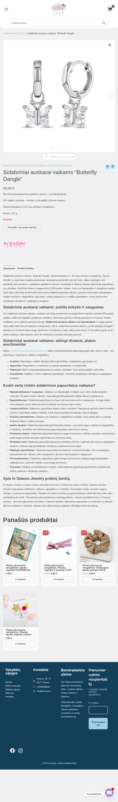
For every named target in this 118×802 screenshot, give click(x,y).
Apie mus (9, 693)
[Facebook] (12, 750)
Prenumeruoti (98, 723)
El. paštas (93, 703)
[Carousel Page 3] (61, 148)
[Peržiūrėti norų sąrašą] (33, 531)
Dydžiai (8, 682)
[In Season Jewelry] (14, 244)
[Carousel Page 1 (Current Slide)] (53, 148)
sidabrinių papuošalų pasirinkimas (28, 351)
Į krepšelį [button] (21, 579)
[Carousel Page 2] (57, 148)
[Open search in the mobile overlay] (59, 23)
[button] (110, 45)
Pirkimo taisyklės (13, 686)
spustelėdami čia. (69, 717)
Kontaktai (9, 697)
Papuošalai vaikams (36, 165)
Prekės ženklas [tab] (26, 268)
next (111, 96)
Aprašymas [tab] (9, 268)
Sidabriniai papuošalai (60, 165)
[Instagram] (20, 750)
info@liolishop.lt (44, 691)
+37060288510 (43, 687)
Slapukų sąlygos (12, 689)
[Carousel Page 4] (65, 148)
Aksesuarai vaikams (13, 165)
